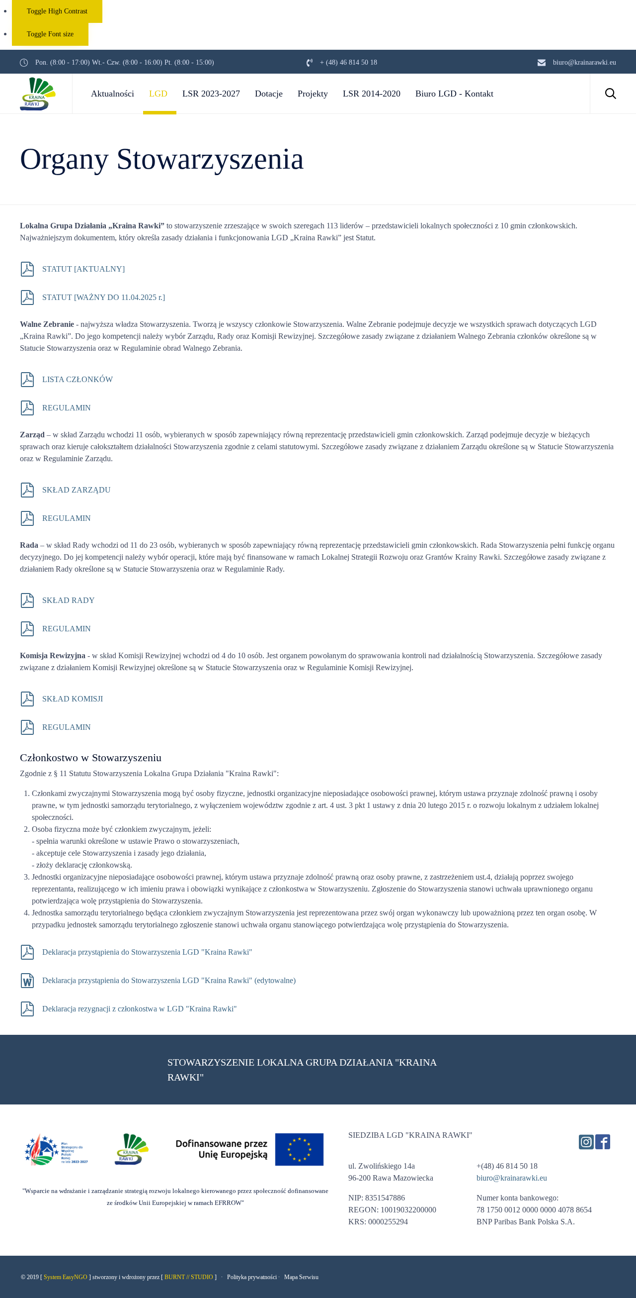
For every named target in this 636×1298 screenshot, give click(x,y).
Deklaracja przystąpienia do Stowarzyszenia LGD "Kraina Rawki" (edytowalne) (169, 980)
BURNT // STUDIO (188, 1277)
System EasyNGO (65, 1277)
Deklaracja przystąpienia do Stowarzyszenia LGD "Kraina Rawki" (147, 952)
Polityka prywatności (252, 1277)
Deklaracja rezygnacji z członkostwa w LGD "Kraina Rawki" (139, 1008)
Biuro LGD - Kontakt (454, 94)
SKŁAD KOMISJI (72, 699)
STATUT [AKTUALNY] (83, 269)
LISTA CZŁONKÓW (77, 379)
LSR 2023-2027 (211, 94)
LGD (158, 94)
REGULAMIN (67, 407)
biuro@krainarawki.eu (512, 1178)
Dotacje (269, 94)
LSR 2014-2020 (371, 94)
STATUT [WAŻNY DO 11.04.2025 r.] (103, 297)
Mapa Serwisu (301, 1277)
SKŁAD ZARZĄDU (76, 490)
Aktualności (112, 94)
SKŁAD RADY (68, 600)
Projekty (313, 94)
